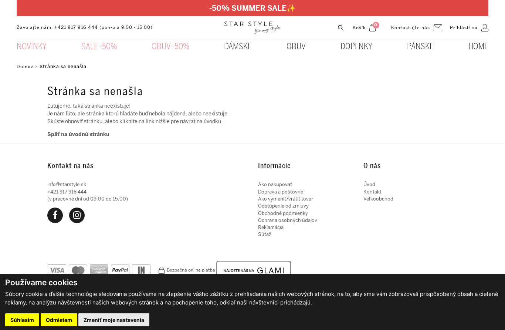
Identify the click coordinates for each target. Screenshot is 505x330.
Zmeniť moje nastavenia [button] (114, 320)
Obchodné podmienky (283, 213)
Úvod (369, 184)
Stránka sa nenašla (63, 66)
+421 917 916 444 (76, 27)
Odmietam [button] (59, 320)
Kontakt (372, 192)
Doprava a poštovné (280, 192)
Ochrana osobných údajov (287, 220)
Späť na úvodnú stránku (78, 134)
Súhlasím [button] (22, 320)
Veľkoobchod (378, 199)
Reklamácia (271, 227)
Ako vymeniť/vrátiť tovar (285, 199)
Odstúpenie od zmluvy (283, 206)
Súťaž (264, 234)
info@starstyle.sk (66, 184)
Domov (25, 66)
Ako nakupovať (275, 184)
